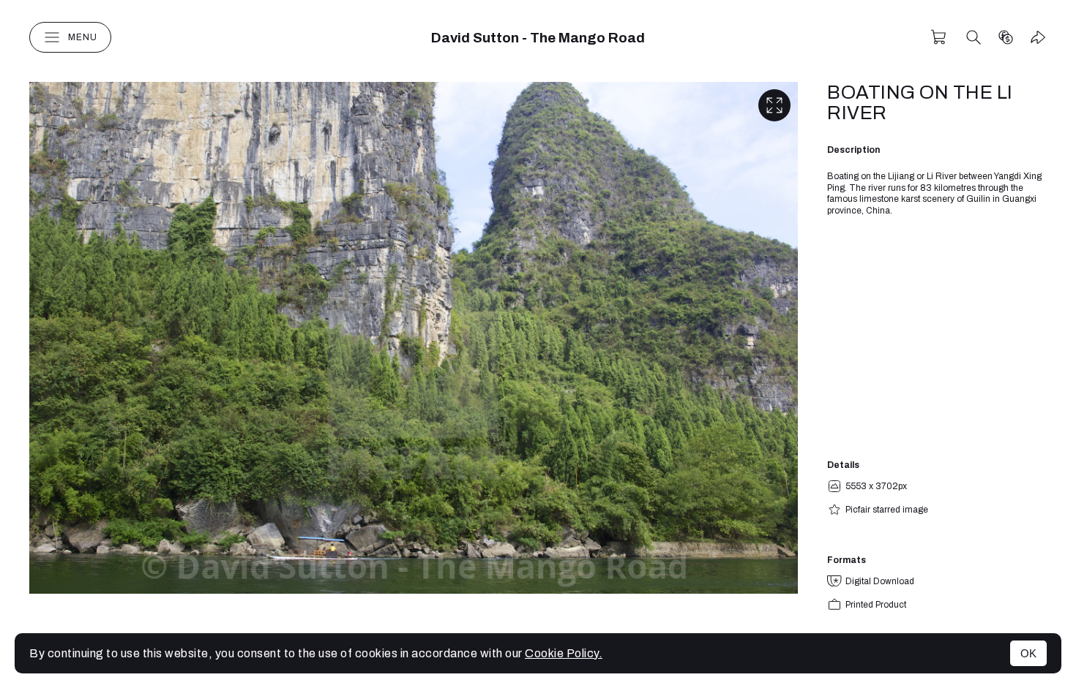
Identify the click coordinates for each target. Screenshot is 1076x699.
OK (1028, 653)
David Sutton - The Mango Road (538, 37)
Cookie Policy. (563, 653)
